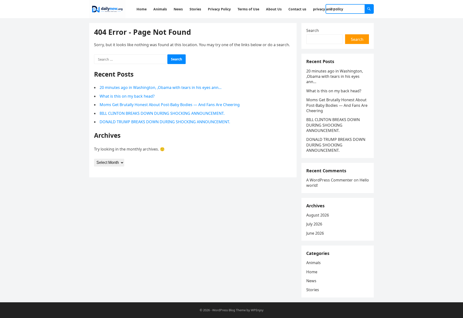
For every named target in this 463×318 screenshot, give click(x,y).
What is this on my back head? (127, 96)
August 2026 (317, 215)
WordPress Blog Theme (229, 310)
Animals (313, 262)
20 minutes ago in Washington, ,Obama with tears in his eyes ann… (161, 87)
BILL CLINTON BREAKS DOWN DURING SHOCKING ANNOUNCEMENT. (162, 113)
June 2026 (315, 233)
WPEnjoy (257, 310)
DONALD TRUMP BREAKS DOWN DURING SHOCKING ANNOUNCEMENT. (165, 121)
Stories (312, 289)
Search (312, 30)
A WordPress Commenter (329, 180)
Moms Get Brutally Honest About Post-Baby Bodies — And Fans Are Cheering (170, 104)
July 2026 (314, 224)
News (311, 280)
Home (311, 272)
